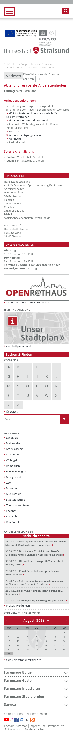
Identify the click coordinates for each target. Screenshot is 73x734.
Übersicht (12, 411)
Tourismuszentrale (17, 505)
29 (55, 649)
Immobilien (13, 466)
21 (46, 645)
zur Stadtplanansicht (18, 346)
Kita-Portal (12, 522)
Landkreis (12, 437)
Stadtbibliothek (15, 499)
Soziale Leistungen (44, 67)
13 (36, 641)
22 (55, 645)
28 (46, 649)
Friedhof (11, 511)
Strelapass (15, 131)
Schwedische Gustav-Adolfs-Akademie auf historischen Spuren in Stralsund (34, 582)
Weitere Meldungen (18, 605)
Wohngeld (15, 138)
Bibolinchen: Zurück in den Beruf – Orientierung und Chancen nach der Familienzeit (34, 553)
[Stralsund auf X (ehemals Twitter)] (27, 720)
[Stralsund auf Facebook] (16, 720)
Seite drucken (13, 713)
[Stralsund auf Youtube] (6, 719)
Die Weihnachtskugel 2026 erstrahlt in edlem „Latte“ (34, 562)
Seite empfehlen (36, 713)
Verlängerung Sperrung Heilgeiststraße (35, 600)
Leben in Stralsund (42, 64)
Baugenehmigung (16, 471)
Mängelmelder (15, 477)
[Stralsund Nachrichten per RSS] (32, 720)
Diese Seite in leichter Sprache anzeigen (44, 77)
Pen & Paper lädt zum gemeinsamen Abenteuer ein (33, 572)
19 (27, 645)
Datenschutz (55, 726)
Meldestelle (13, 443)
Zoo (8, 482)
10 (9, 641)
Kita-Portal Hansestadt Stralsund (28, 120)
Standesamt (13, 454)
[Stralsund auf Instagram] (11, 719)
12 (27, 641)
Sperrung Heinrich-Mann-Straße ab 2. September (34, 592)
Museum (11, 488)
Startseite (11, 64)
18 (18, 645)
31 (9, 653)
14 (46, 641)
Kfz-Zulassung (14, 449)
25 (18, 649)
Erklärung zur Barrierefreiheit (25, 729)
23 (64, 645)
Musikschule (13, 494)
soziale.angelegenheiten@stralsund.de (27, 218)
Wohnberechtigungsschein (25, 135)
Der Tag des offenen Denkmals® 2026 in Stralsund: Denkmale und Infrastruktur (36, 543)
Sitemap (22, 726)
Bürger (24, 64)
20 (36, 645)
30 (64, 649)
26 (27, 649)
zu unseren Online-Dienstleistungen (27, 302)
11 (18, 641)
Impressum (37, 726)
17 (9, 645)
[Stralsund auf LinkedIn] (21, 719)
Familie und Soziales (18, 67)
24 (9, 649)
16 (64, 641)
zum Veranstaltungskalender (23, 660)
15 (55, 641)
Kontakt (9, 726)
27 (36, 649)
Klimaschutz (13, 516)
